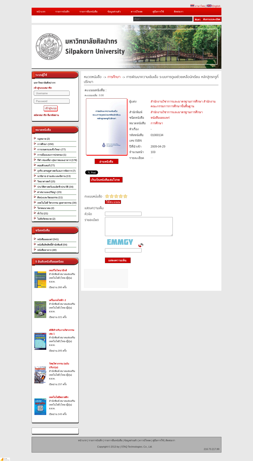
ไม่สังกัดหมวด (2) (45, 218)
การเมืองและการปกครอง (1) (51, 154)
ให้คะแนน (113, 202)
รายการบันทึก (62, 11)
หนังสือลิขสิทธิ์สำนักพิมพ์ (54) (51, 244)
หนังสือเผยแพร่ (160, 117)
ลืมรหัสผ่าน (53, 115)
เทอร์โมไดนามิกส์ (58, 270)
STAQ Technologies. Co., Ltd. (136, 446)
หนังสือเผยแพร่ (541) (47, 239)
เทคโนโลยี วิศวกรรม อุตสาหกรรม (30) (56, 202)
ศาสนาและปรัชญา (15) (48, 192)
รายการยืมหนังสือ (88, 11)
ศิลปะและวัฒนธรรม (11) (49, 197)
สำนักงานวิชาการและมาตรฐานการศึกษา (177, 112)
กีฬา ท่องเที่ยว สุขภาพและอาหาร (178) (56, 160)
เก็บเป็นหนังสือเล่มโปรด (105, 179)
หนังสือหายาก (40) (46, 250)
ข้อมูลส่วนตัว (114, 11)
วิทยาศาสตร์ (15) (45, 181)
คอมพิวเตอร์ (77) (45, 165)
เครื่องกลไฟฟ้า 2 (57, 300)
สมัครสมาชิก (40, 115)
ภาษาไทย (199, 6)
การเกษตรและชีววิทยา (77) (51, 149)
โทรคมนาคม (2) (45, 208)
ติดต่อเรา (178, 11)
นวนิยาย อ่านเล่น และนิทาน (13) (53, 176)
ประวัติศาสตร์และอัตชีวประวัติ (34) (54, 186)
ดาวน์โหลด (137, 11)
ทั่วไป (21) (42, 213)
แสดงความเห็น (116, 260)
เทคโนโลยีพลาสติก (58, 397)
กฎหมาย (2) (43, 138)
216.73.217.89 (211, 449)
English (216, 6)
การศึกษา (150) (45, 144)
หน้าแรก (41, 11)
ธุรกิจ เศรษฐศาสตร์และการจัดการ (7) (56, 170)
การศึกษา (114, 76)
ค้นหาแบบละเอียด (211, 19)
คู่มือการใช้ (158, 11)
